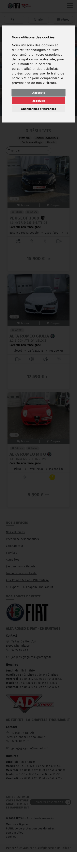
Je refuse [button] (38, 100)
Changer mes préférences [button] (38, 108)
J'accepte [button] (38, 92)
